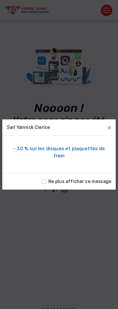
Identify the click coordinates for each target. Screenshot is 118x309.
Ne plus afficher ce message (79, 181)
